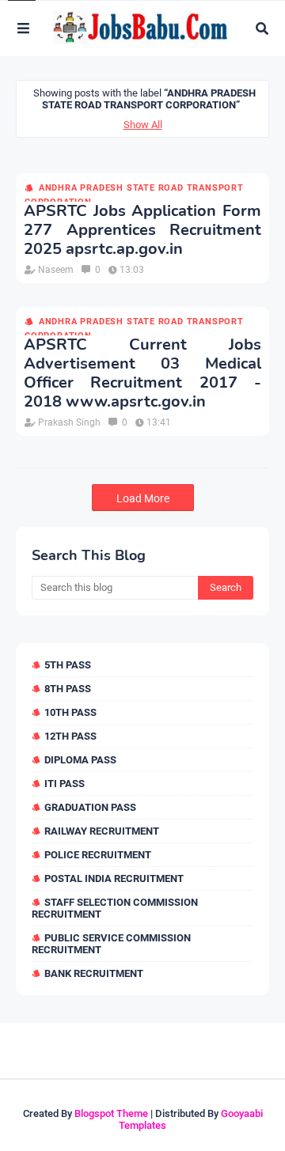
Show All (143, 125)
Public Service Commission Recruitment (111, 944)
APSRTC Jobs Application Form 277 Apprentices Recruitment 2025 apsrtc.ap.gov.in (142, 230)
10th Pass (70, 712)
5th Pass (67, 665)
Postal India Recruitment (114, 878)
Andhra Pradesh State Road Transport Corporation (134, 189)
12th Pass (70, 736)
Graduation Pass (90, 807)
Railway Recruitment (101, 831)
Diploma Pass (80, 760)
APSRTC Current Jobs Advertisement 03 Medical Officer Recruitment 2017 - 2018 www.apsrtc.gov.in (142, 373)
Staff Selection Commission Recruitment (115, 908)
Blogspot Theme (111, 1113)
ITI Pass (64, 783)
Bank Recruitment (93, 973)
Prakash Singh (69, 422)
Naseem (56, 269)
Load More (142, 498)
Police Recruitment (97, 855)
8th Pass (67, 689)
